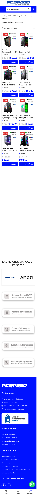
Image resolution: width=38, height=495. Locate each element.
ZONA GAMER (13, 16)
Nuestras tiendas (8, 456)
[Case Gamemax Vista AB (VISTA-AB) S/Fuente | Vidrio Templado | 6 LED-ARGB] (10, 139)
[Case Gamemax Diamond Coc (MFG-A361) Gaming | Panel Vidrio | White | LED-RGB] (26, 73)
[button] (32, 484)
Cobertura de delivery (10, 459)
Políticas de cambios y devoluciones (16, 469)
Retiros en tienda (8, 473)
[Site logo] (18, 3)
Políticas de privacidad (10, 466)
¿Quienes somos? (8, 434)
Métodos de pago (8, 444)
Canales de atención (9, 438)
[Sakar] (10, 277)
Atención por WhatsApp (13, 399)
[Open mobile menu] (3, 9)
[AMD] (26, 277)
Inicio (4, 16)
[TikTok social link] (9, 485)
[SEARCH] (29, 9)
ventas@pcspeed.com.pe (14, 409)
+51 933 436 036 (10, 402)
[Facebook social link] (4, 485)
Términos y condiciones (11, 463)
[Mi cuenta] (34, 9)
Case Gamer (25, 16)
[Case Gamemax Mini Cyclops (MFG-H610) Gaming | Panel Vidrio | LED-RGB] (10, 106)
